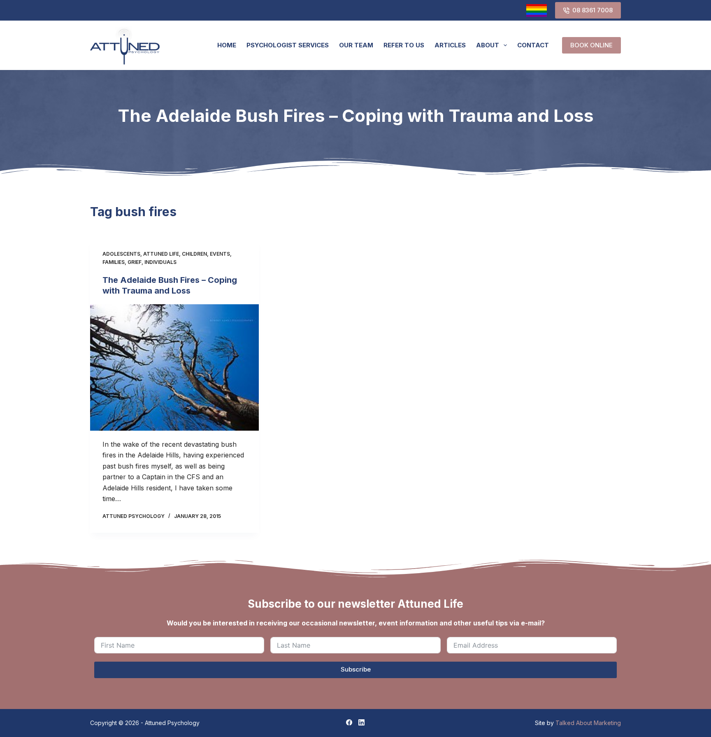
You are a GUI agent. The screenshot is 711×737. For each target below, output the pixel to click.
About (487, 45)
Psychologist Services (287, 45)
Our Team (356, 45)
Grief (135, 262)
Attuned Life (161, 254)
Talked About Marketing (588, 722)
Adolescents (121, 254)
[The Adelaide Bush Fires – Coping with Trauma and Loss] (174, 367)
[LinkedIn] (361, 722)
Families (113, 262)
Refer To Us (403, 45)
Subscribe (356, 669)
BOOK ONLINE (591, 45)
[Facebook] (349, 722)
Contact (533, 45)
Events (220, 254)
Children (194, 254)
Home (226, 45)
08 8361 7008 (592, 10)
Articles (450, 45)
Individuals (160, 262)
